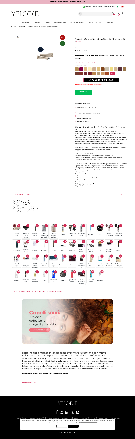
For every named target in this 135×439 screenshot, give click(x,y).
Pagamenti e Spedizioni (37, 418)
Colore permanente (49, 27)
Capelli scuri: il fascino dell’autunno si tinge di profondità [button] (37, 292)
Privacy (92, 418)
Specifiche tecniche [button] (21, 194)
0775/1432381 (97, 6)
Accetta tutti (73, 426)
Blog (113, 6)
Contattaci (107, 6)
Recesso (65, 418)
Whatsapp (88, 6)
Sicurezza (74, 418)
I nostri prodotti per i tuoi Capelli (27, 219)
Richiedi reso (115, 418)
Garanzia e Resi (54, 418)
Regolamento (103, 418)
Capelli (22, 27)
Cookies (84, 418)
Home (13, 27)
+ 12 (112, 73)
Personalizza (62, 426)
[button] (77, 69)
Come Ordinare (20, 418)
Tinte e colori (33, 27)
